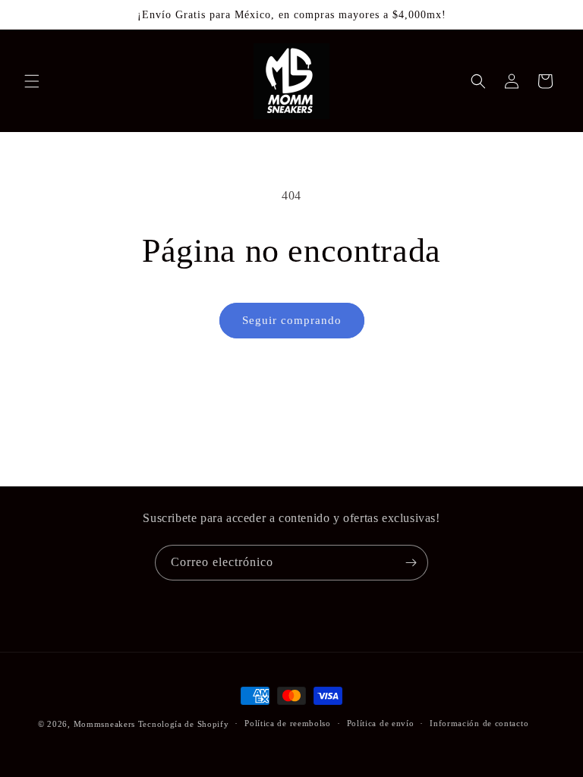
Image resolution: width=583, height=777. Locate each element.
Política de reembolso (287, 723)
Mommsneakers (106, 723)
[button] (32, 81)
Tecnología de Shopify (183, 723)
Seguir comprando (292, 320)
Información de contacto (479, 723)
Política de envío (380, 723)
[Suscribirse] (410, 562)
